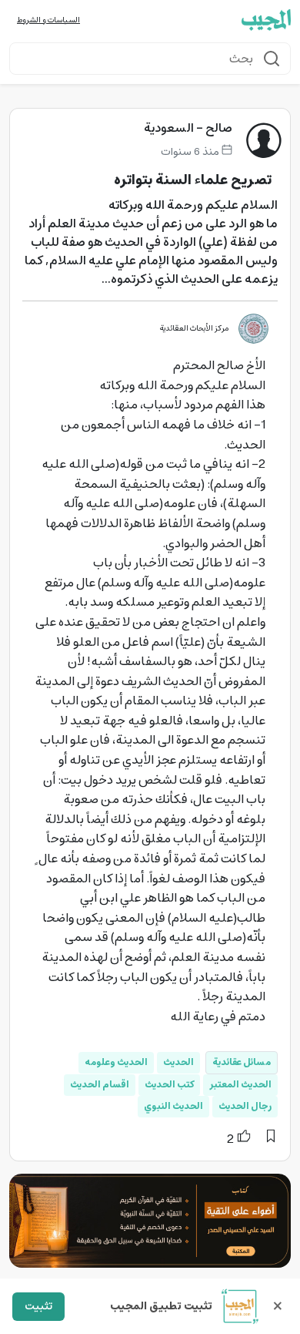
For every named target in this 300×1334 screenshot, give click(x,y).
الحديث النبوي (173, 1106)
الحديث (178, 1062)
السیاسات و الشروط (48, 20)
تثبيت (38, 1306)
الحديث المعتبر (240, 1085)
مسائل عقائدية (241, 1062)
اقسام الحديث (99, 1085)
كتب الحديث (169, 1085)
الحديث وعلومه (116, 1062)
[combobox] (150, 58)
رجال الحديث (245, 1106)
